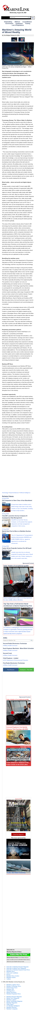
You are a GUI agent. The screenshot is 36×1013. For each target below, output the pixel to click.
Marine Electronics (11, 992)
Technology (5, 492)
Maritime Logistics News (13, 984)
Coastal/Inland (27, 22)
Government (9, 23)
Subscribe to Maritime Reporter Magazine (17, 967)
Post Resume (10, 669)
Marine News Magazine (12, 998)
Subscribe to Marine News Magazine (16, 968)
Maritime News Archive (12, 976)
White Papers (9, 1004)
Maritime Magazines (11, 1002)
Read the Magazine (18, 834)
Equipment (19, 23)
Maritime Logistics (11, 999)
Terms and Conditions (12, 973)
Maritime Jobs (10, 989)
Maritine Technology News (13, 986)
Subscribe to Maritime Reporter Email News (18, 970)
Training (27, 23)
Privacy (8, 974)
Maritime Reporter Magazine (14, 996)
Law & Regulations (18, 25)
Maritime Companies (11, 1009)
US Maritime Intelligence (13, 1006)
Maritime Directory (11, 1007)
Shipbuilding (8, 22)
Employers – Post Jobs (26, 669)
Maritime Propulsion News (13, 994)
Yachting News (10, 990)
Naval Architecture (14, 492)
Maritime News (10, 971)
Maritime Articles (11, 977)
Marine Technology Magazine (14, 1001)
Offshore (17, 22)
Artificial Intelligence (25, 492)
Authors (8, 979)
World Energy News (11, 987)
